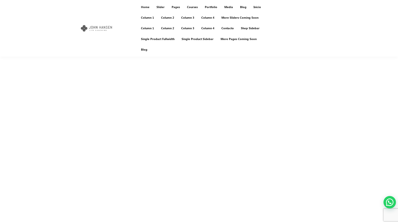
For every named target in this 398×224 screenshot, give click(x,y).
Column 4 (207, 17)
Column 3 (187, 17)
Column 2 (167, 17)
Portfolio (211, 7)
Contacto (227, 28)
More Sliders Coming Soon (239, 17)
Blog (243, 7)
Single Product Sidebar (198, 39)
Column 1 (147, 17)
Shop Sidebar (250, 28)
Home (145, 7)
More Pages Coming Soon (239, 39)
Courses (192, 7)
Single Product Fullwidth (158, 39)
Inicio (257, 7)
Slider (161, 7)
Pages (176, 7)
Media (228, 7)
